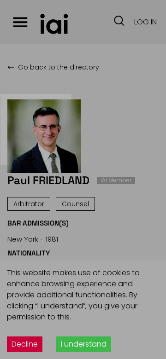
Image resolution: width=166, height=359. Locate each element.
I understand (84, 344)
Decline (25, 344)
